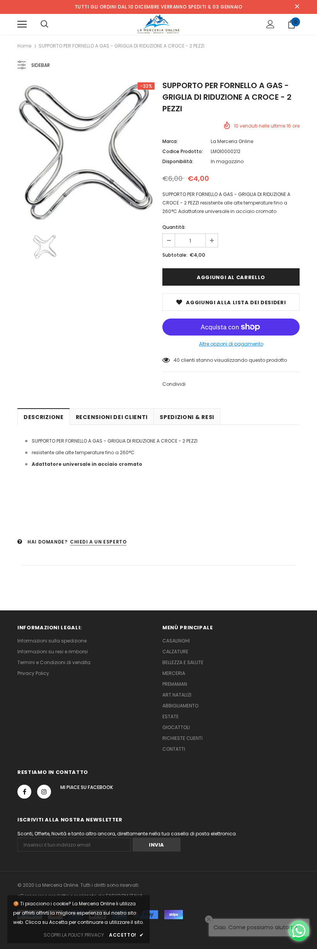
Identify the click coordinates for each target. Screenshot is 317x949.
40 (177, 360)
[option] (86, 151)
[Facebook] (24, 792)
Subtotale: (174, 255)
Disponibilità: (177, 161)
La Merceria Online (232, 141)
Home (24, 46)
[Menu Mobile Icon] (22, 24)
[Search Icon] (44, 24)
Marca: (170, 141)
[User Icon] (270, 24)
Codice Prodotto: (182, 151)
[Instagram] (44, 792)
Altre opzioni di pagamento (231, 344)
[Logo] (158, 24)
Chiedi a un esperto (98, 541)
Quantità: (174, 227)
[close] (297, 7)
